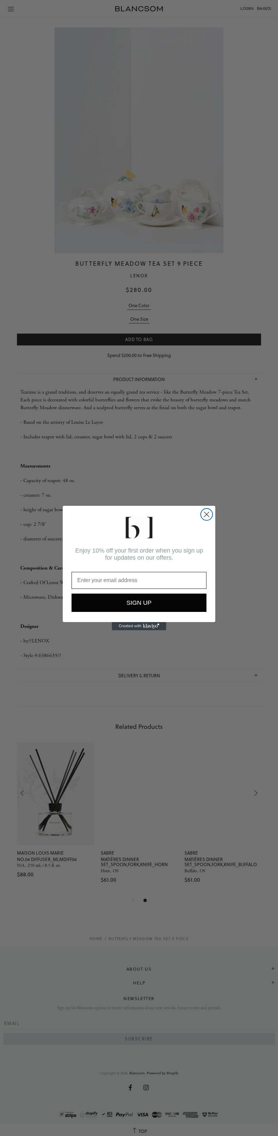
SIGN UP (139, 602)
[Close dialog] (207, 514)
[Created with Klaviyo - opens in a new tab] (139, 626)
